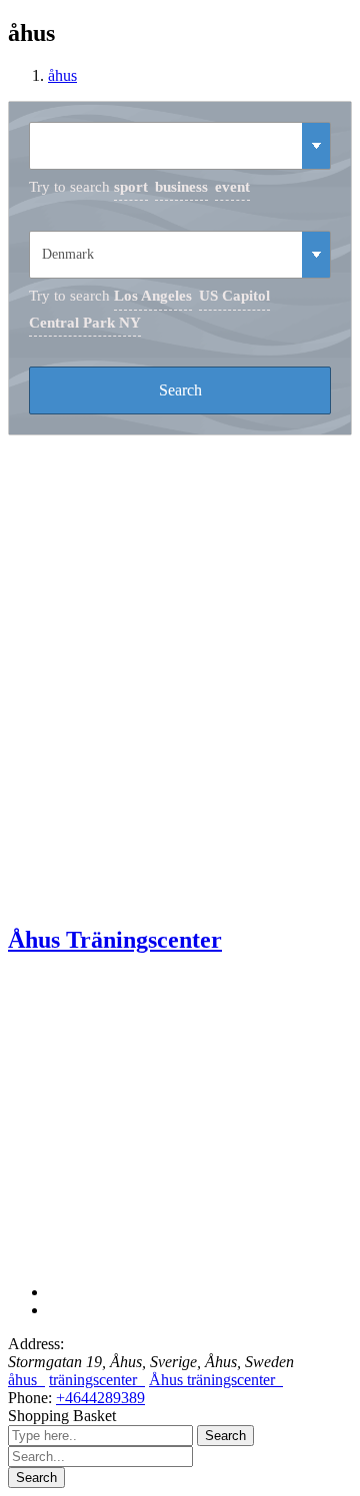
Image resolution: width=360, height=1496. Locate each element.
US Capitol (234, 296)
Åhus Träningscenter (115, 940)
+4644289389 (100, 1397)
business (181, 187)
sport (131, 187)
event (232, 187)
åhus (62, 75)
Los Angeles (153, 296)
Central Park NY (85, 323)
